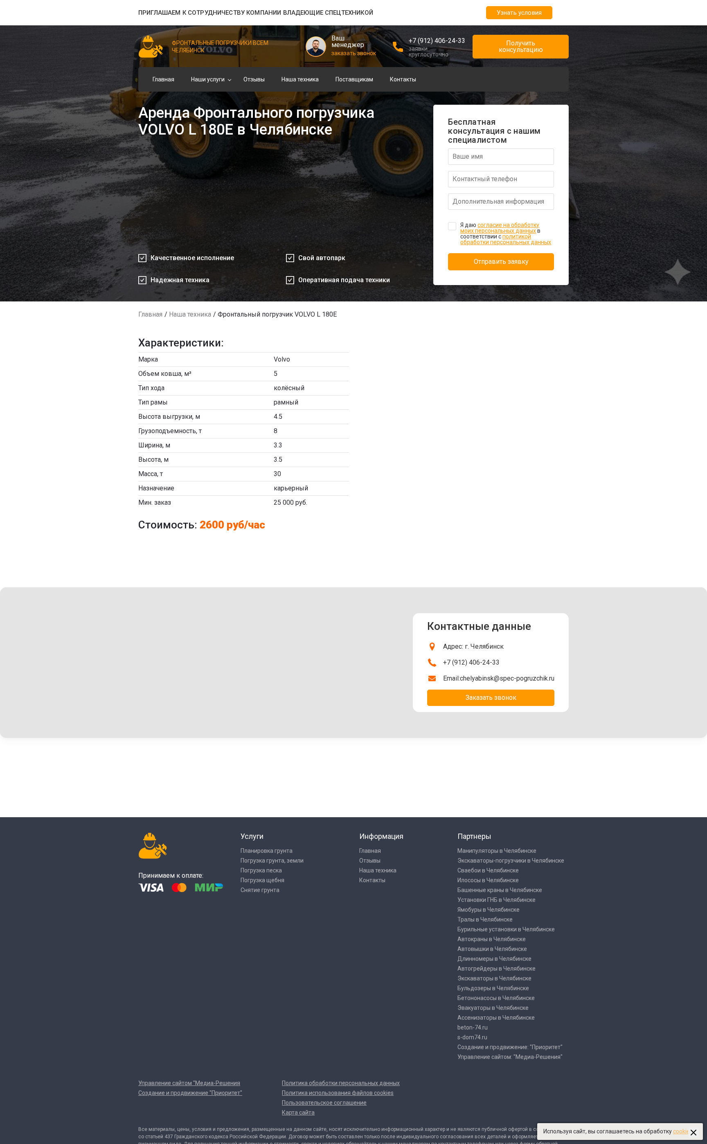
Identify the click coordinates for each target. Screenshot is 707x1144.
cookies (683, 1131)
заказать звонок (353, 53)
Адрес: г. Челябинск (473, 646)
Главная (163, 79)
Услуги (252, 836)
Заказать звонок (491, 697)
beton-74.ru (472, 1027)
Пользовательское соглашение (324, 1102)
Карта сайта (298, 1112)
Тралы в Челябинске (485, 919)
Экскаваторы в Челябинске (494, 978)
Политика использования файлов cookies (338, 1093)
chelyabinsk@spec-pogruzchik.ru (507, 678)
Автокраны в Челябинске (491, 939)
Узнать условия (519, 12)
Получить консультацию (521, 46)
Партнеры (474, 836)
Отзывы (254, 79)
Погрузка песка (261, 870)
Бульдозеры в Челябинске (493, 988)
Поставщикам (354, 79)
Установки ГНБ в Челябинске (496, 900)
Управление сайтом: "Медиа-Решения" (510, 1057)
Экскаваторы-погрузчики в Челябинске (510, 860)
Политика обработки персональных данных (341, 1083)
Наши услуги (208, 79)
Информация (381, 836)
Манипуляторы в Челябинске (496, 850)
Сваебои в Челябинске (488, 870)
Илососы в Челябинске (488, 880)
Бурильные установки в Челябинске (506, 929)
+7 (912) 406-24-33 (437, 41)
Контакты (403, 79)
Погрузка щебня (262, 880)
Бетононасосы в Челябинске (496, 998)
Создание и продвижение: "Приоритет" (510, 1047)
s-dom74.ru (472, 1037)
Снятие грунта (260, 890)
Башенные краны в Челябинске (499, 890)
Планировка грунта (267, 850)
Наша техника (300, 79)
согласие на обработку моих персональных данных (499, 228)
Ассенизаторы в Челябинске (496, 1017)
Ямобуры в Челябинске (488, 909)
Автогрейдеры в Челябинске (496, 968)
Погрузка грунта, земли (272, 860)
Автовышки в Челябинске (492, 949)
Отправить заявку (501, 261)
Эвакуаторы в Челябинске (493, 1008)
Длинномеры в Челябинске (494, 958)
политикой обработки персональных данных (505, 239)
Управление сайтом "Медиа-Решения (189, 1083)
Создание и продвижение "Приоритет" (190, 1093)
